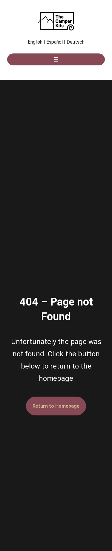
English (35, 42)
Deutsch (76, 42)
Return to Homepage (56, 406)
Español (54, 42)
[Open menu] (56, 59)
